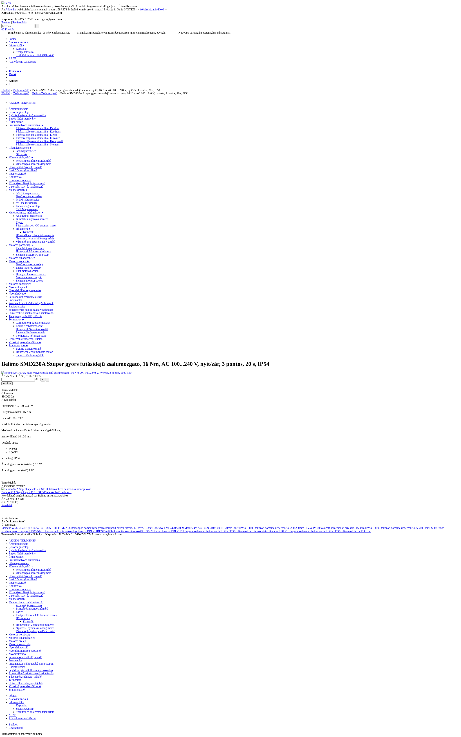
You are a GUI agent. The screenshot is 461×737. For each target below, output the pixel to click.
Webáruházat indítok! (152, 9)
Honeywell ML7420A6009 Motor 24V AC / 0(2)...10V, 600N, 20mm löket (195, 527)
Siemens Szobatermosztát (30, 332)
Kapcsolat (21, 48)
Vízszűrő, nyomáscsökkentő (25, 342)
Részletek (131, 6)
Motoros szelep (19, 261)
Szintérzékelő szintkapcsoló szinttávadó (31, 312)
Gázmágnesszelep (21, 147)
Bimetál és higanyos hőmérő (32, 219)
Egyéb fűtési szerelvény (22, 118)
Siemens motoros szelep (29, 280)
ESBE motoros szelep (28, 267)
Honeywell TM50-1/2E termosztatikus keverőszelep (47, 531)
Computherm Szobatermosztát (33, 322)
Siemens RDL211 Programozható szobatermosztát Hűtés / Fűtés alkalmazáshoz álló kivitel (319, 531)
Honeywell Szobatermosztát (32, 329)
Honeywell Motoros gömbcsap (33, 251)
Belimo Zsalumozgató (44, 93)
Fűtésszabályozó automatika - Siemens (38, 144)
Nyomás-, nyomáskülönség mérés (35, 238)
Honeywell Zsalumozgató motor (34, 351)
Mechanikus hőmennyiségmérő (33, 160)
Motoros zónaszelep (20, 283)
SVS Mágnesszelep (27, 209)
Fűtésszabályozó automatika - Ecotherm (38, 131)
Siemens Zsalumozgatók (30, 355)
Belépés (5, 22)
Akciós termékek (18, 42)
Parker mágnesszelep (28, 206)
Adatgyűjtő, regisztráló (29, 215)
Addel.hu (10, 9)
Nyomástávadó (17, 293)
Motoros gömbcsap (21, 244)
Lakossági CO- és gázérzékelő (26, 186)
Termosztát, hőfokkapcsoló (31, 335)
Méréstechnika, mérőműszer (26, 212)
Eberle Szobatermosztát (29, 325)
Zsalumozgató (21, 90)
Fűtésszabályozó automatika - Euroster (38, 138)
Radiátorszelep (17, 306)
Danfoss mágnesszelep (29, 196)
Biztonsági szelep (18, 112)
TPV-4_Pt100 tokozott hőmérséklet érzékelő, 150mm (334, 527)
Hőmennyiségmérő (21, 157)
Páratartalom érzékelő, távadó (25, 296)
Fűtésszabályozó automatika (26, 125)
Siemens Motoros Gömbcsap (32, 254)
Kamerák (28, 231)
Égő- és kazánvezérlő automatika (27, 115)
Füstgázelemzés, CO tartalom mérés (36, 225)
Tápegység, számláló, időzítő (25, 316)
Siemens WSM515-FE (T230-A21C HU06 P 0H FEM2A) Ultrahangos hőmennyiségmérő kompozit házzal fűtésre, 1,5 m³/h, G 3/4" (76, 527)
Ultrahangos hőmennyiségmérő (33, 163)
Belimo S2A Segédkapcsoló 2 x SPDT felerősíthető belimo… (36, 492)
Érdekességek (16, 121)
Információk (16, 45)
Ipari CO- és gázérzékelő (23, 170)
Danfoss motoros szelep (29, 264)
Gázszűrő (21, 154)
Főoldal (13, 38)
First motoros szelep (27, 270)
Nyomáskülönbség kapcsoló (25, 290)
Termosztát (17, 319)
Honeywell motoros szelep (31, 274)
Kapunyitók (15, 176)
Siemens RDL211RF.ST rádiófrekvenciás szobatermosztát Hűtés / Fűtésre (119, 531)
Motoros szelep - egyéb (29, 277)
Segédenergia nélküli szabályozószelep (31, 309)
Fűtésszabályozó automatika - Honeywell (39, 141)
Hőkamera (23, 228)
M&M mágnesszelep (27, 199)
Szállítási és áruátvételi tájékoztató (35, 55)
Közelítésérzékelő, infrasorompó (27, 183)
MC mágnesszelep (26, 202)
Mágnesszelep (18, 189)
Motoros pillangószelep (22, 257)
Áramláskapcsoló (18, 108)
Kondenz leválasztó (20, 180)
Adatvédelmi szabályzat (22, 61)
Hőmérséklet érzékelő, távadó (25, 167)
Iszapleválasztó (17, 173)
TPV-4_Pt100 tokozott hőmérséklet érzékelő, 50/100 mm (396, 527)
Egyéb (19, 222)
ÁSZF (12, 58)
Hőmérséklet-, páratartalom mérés (35, 235)
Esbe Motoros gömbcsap (30, 248)
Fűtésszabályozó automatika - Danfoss (37, 128)
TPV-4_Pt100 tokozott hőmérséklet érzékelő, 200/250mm (271, 527)
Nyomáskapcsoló (18, 287)
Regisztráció (19, 22)
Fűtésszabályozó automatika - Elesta (36, 134)
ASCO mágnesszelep (28, 193)
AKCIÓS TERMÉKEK (22, 102)
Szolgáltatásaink (25, 51)
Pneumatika (15, 300)
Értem (122, 6)
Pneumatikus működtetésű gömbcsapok (31, 303)
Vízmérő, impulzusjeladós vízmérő (35, 241)
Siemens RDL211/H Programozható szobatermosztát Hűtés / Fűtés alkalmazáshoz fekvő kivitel (214, 531)
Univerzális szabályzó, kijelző (25, 338)
